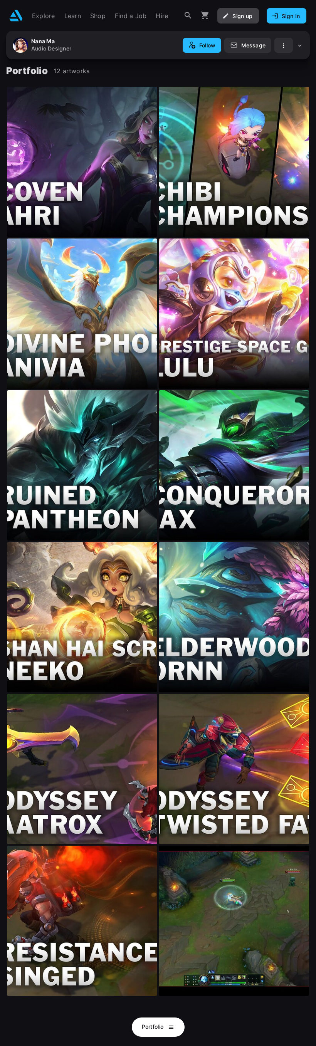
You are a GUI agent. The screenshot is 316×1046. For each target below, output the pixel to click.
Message (253, 45)
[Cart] (205, 16)
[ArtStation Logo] (16, 16)
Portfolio (153, 1026)
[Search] (188, 16)
